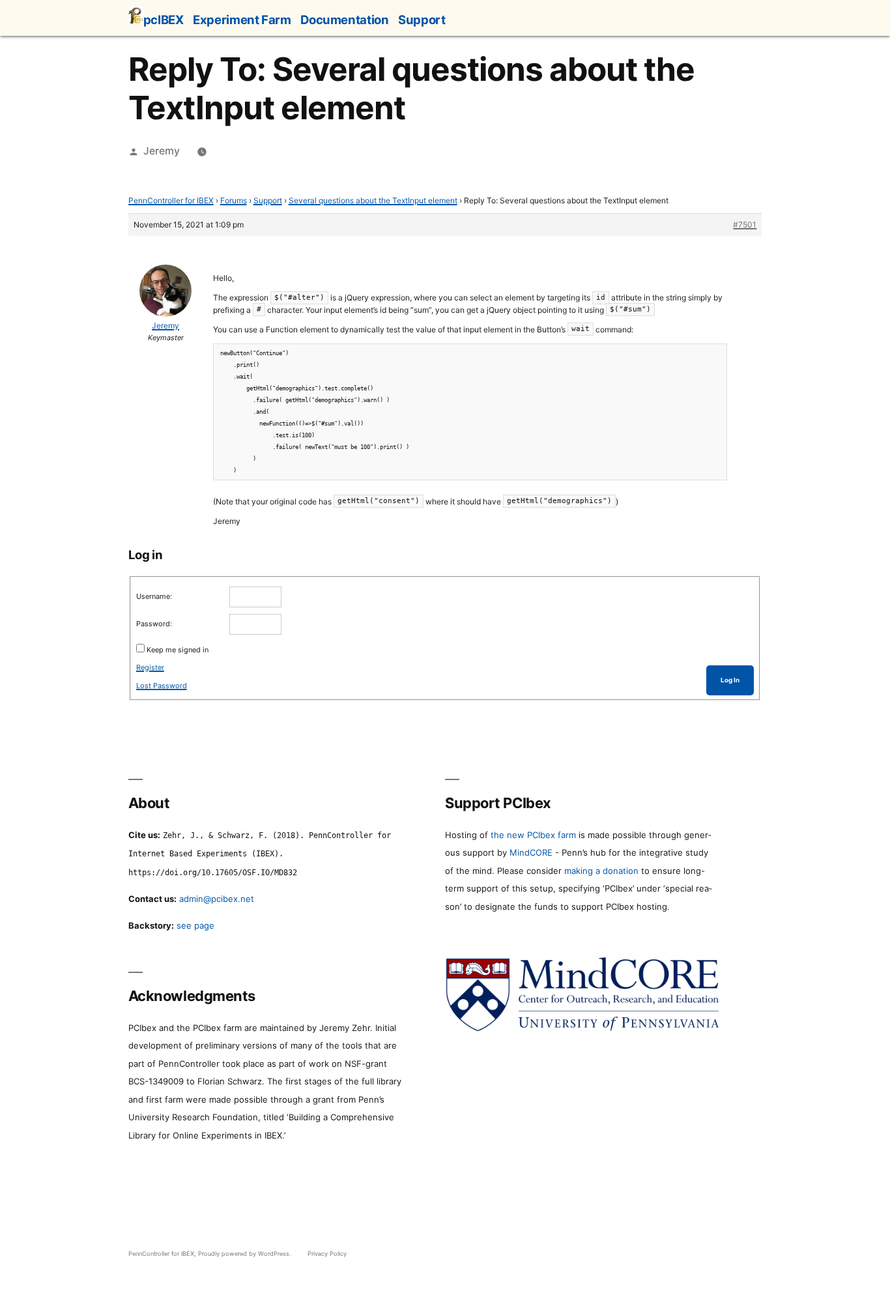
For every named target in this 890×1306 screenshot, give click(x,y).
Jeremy (161, 151)
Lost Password (161, 685)
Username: (154, 596)
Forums (233, 200)
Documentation (344, 19)
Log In (730, 680)
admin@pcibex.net (216, 898)
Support (421, 19)
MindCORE (531, 852)
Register (150, 667)
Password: (154, 623)
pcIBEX (163, 19)
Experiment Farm (242, 19)
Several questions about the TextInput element (373, 200)
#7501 (744, 224)
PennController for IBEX (171, 200)
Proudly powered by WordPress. (245, 1253)
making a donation (601, 870)
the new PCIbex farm (533, 835)
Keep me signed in (177, 649)
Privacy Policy (327, 1253)
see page (195, 925)
